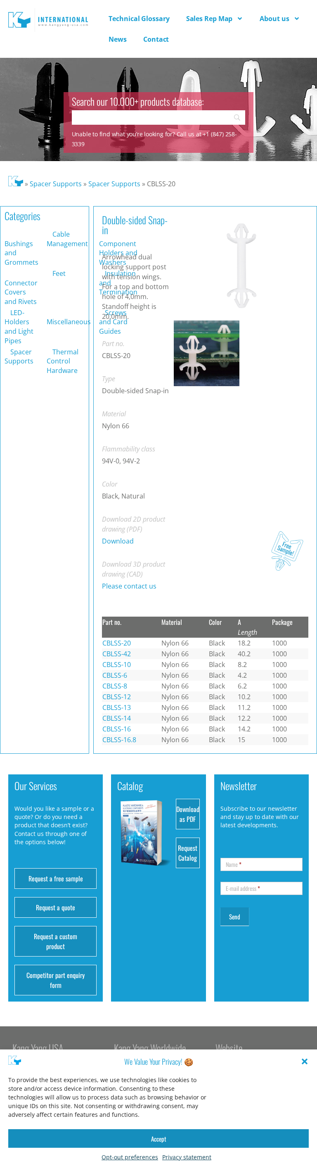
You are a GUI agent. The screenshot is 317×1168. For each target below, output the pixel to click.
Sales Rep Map (209, 18)
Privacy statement (186, 1157)
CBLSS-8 (114, 686)
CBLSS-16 (116, 729)
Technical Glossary (139, 18)
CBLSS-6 (114, 675)
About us (274, 18)
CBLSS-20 (116, 643)
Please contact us (129, 586)
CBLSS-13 (116, 707)
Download (118, 541)
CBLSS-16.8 (119, 739)
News (118, 39)
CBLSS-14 (116, 718)
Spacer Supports (56, 183)
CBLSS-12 (116, 696)
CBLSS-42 (116, 653)
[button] (304, 1061)
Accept (158, 1138)
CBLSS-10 (116, 664)
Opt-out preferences (130, 1157)
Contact (156, 39)
